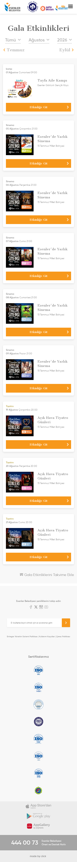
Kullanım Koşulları (47, 636)
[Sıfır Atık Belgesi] (38, 790)
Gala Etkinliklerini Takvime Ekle (48, 575)
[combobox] (13, 40)
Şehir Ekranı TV (47, 8)
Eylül (64, 49)
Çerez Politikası (63, 636)
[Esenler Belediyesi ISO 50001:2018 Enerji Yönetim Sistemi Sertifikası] (38, 773)
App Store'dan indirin (38, 806)
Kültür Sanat (32, 6)
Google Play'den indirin (38, 816)
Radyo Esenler (61, 8)
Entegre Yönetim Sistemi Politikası (22, 636)
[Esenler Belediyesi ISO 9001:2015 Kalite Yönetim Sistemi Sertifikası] (38, 670)
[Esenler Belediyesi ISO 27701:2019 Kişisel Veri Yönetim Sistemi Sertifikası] (38, 722)
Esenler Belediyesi (12, 7)
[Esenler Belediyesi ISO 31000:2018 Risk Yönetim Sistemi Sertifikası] (38, 739)
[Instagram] (41, 607)
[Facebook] (31, 607)
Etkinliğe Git (39, 107)
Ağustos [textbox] (37, 40)
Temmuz (15, 49)
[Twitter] (36, 607)
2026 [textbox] (62, 40)
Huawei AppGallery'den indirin (38, 826)
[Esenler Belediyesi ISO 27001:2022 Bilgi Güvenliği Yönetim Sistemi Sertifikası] (38, 704)
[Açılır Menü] (70, 6)
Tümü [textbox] (10, 40)
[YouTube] (46, 607)
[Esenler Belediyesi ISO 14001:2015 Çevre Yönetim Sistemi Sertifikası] (38, 687)
